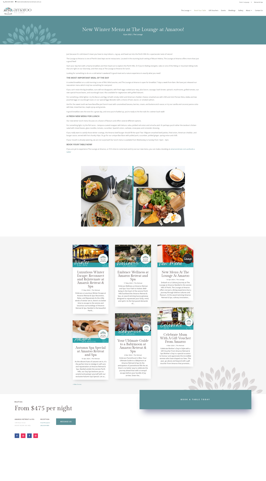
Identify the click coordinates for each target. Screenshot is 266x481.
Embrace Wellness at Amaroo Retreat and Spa (132, 275)
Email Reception (45, 423)
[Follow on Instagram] (23, 435)
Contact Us (259, 10)
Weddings (231, 10)
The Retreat (96, 290)
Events (223, 10)
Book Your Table (200, 10)
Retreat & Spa (258, 2)
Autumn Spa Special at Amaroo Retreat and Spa (91, 351)
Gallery (240, 10)
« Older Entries (77, 384)
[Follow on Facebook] (17, 435)
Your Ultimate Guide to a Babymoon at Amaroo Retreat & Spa (133, 346)
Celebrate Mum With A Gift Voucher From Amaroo (175, 338)
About (248, 10)
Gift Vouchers (213, 10)
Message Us (66, 421)
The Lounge (185, 10)
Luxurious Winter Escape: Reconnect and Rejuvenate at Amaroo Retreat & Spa (90, 279)
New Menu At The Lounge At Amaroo (175, 274)
